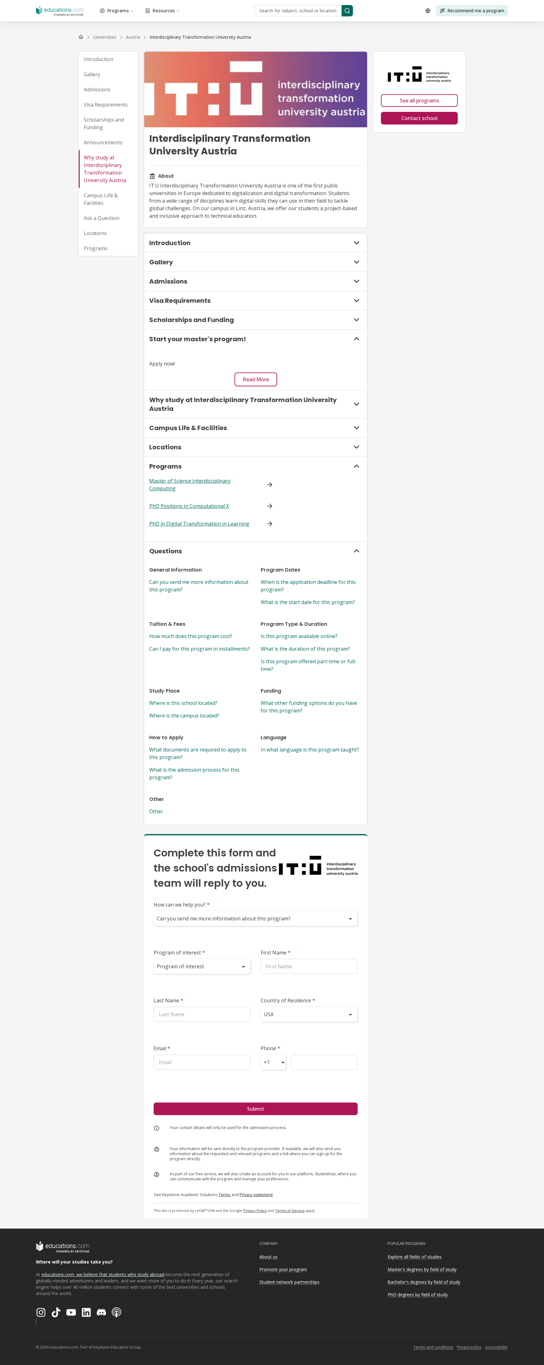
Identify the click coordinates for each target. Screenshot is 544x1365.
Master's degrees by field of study (422, 1269)
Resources (164, 11)
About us (268, 1257)
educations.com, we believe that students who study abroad (103, 1274)
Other (156, 811)
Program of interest (179, 952)
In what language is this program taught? (310, 749)
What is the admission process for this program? (194, 773)
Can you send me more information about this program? (198, 586)
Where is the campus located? (184, 715)
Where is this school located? (183, 703)
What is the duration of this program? (305, 648)
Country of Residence (288, 1000)
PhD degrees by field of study (418, 1295)
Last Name (168, 1000)
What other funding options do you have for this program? (309, 707)
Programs (118, 11)
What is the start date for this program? (308, 602)
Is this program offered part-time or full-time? (309, 665)
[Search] (347, 10)
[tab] (108, 59)
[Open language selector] (428, 10)
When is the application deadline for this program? (308, 586)
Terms (224, 1194)
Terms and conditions (433, 1347)
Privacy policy (469, 1347)
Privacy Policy (255, 1210)
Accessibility (496, 1347)
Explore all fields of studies (415, 1257)
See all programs (419, 100)
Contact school (419, 118)
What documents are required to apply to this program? (197, 753)
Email (162, 1048)
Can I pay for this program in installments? (199, 648)
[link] (200, 37)
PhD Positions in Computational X (189, 506)
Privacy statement (256, 1194)
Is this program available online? (299, 636)
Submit (255, 1108)
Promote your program (283, 1269)
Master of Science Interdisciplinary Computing (189, 484)
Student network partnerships (289, 1282)
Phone (270, 1048)
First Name (276, 952)
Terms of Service (290, 1210)
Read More (256, 379)
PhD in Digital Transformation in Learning (199, 523)
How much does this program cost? (190, 636)
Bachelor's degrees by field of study (424, 1282)
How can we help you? (182, 904)
